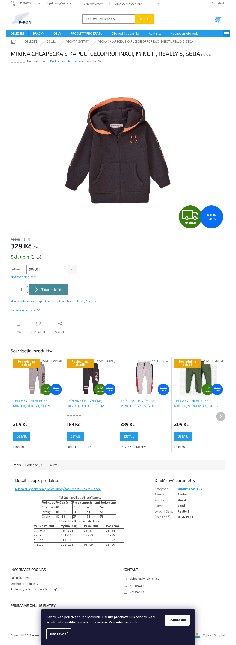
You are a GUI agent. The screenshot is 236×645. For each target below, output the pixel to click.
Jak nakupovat (94, 4)
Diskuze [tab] (52, 465)
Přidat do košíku (51, 289)
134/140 (179, 447)
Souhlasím (177, 620)
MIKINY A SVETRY (189, 489)
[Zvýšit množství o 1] (27, 287)
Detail (22, 436)
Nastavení (58, 633)
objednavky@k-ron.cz (144, 578)
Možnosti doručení (23, 277)
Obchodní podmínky (128, 4)
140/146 (18, 447)
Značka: (96, 61)
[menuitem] (17, 33)
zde (134, 622)
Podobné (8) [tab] (33, 465)
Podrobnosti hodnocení (66, 61)
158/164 (141, 447)
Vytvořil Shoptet (214, 635)
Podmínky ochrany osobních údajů (34, 589)
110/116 (85, 447)
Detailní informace (23, 310)
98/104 (71, 447)
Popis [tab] (17, 465)
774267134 (137, 585)
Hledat (144, 19)
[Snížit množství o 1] (27, 292)
